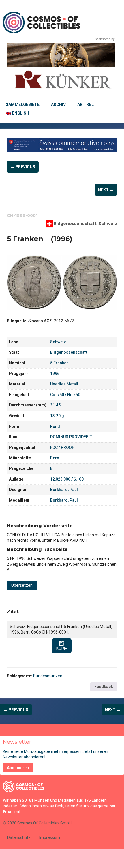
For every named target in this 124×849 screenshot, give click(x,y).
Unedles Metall (64, 384)
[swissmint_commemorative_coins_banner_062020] (62, 145)
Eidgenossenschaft (75, 223)
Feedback (103, 686)
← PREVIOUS (22, 166)
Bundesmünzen (47, 676)
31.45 (55, 405)
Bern (54, 458)
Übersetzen (22, 585)
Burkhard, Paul (64, 489)
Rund (55, 426)
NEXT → (106, 190)
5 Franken (59, 363)
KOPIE (61, 648)
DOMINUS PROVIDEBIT (71, 436)
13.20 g (57, 415)
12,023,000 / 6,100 (67, 479)
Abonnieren (18, 767)
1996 (54, 373)
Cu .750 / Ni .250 (65, 394)
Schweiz (107, 223)
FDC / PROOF (62, 447)
